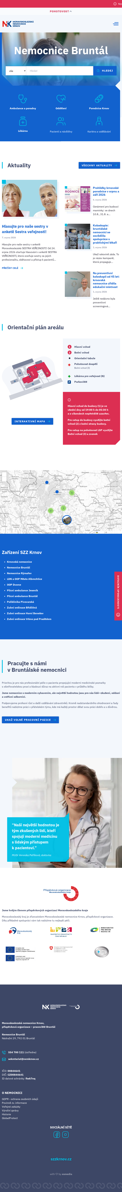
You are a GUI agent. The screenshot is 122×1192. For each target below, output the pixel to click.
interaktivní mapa (30, 421)
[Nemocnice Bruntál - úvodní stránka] (18, 23)
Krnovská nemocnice (19, 561)
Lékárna (23, 130)
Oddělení (61, 108)
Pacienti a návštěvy (61, 131)
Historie (6, 1114)
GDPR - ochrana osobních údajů (20, 1099)
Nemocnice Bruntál (18, 567)
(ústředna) (22, 1052)
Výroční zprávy (10, 1110)
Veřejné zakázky (11, 1106)
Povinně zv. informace (14, 1102)
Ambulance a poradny (23, 108)
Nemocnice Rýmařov (19, 573)
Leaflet (101, 532)
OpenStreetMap (114, 532)
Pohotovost (59, 11)
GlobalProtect (10, 1118)
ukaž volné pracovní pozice (28, 719)
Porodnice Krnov (99, 108)
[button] (67, 520)
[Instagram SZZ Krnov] (65, 1134)
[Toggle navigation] (115, 24)
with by (61, 1174)
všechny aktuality (97, 165)
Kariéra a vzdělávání (99, 131)
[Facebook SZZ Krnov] (57, 1134)
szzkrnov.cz (61, 1159)
